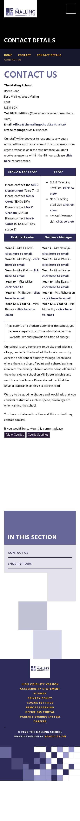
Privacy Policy (40, 698)
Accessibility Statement (40, 689)
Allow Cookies (15, 434)
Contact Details (49, 55)
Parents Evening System (40, 717)
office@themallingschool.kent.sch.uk (39, 124)
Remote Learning (40, 707)
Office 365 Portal (40, 712)
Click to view (65, 221)
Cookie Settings (38, 434)
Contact (24, 55)
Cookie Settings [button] (40, 703)
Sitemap (40, 693)
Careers (40, 721)
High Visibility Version (40, 684)
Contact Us (12, 60)
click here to (14, 287)
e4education (55, 736)
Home (8, 55)
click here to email (18, 253)
